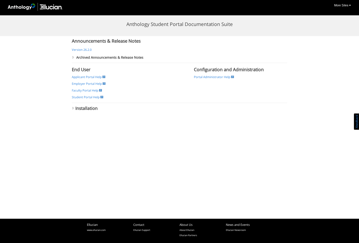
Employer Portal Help (87, 84)
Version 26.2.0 (82, 50)
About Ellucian (187, 230)
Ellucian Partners (188, 235)
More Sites (341, 5)
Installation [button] (86, 108)
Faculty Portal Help (85, 90)
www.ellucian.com (96, 230)
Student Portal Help (86, 97)
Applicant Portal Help (87, 77)
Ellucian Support (141, 230)
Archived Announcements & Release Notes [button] (109, 57)
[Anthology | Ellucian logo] (35, 7)
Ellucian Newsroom (236, 230)
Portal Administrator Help (212, 77)
